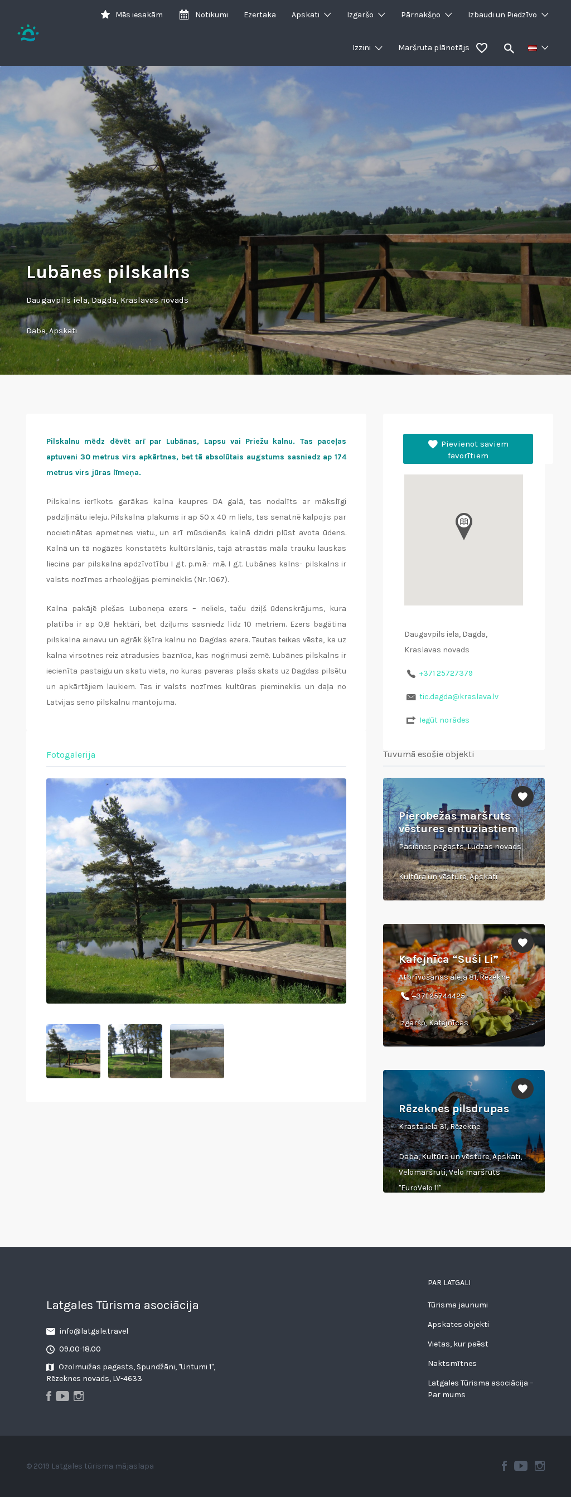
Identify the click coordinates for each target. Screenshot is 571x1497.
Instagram (540, 1465)
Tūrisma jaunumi (458, 1305)
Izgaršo (360, 15)
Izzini (361, 47)
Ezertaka (260, 15)
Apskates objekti (458, 1324)
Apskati (306, 15)
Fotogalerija (70, 754)
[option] (196, 891)
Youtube (521, 1465)
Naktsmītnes (452, 1363)
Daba (36, 331)
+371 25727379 (446, 673)
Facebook (504, 1465)
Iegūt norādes (444, 720)
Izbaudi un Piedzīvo (502, 15)
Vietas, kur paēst (458, 1344)
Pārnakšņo (421, 15)
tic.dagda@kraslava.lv (459, 696)
